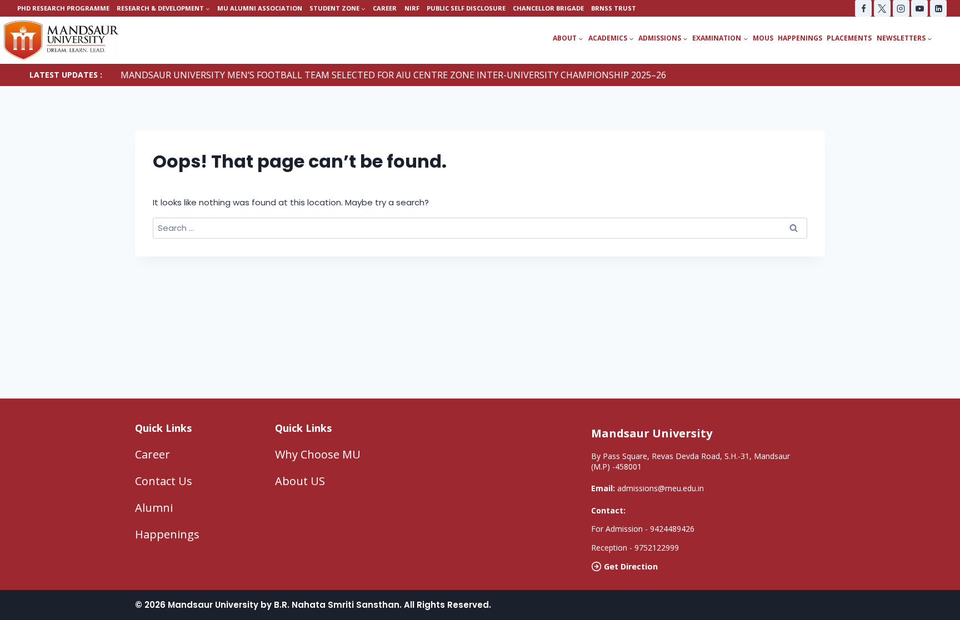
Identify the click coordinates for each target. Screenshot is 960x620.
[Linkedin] (938, 8)
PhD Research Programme (63, 8)
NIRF (411, 8)
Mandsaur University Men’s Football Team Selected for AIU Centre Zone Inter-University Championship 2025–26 (393, 75)
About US (300, 480)
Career (385, 8)
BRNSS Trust (613, 8)
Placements (849, 38)
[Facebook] (863, 8)
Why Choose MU (318, 454)
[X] (882, 8)
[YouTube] (919, 8)
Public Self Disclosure (466, 8)
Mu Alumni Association (259, 8)
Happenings (800, 38)
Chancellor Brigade (548, 8)
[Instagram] (901, 8)
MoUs (763, 38)
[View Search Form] (950, 38)
